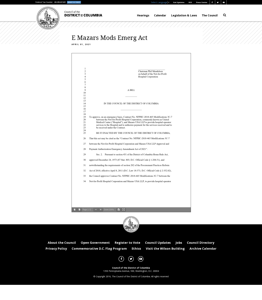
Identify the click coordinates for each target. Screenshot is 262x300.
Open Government (95, 243)
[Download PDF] (118, 209)
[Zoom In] (100, 209)
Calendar (160, 15)
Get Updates (178, 2)
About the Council (62, 243)
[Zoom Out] (96, 209)
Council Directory (200, 243)
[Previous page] (74, 209)
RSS (190, 2)
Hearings (143, 15)
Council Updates (158, 243)
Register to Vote (127, 243)
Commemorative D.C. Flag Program (99, 248)
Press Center (201, 2)
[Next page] (79, 209)
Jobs (179, 243)
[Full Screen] (123, 209)
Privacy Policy (56, 248)
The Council (210, 15)
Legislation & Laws (184, 15)
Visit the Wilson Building (165, 248)
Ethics (136, 248)
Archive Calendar (203, 248)
